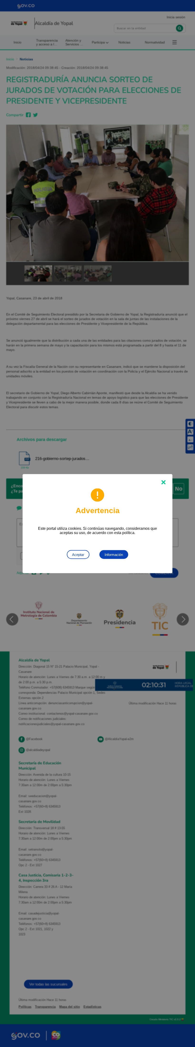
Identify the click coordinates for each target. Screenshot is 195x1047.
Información (114, 554)
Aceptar (78, 554)
